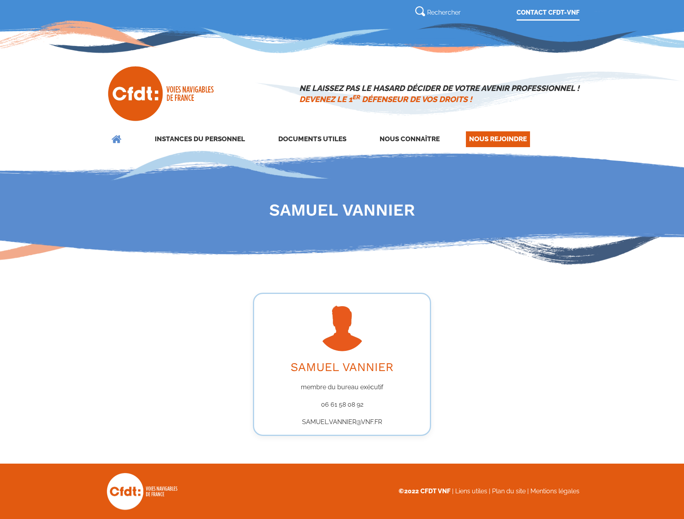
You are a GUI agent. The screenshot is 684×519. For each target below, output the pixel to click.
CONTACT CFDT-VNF (548, 12)
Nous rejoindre (498, 139)
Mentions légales (555, 491)
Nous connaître (410, 139)
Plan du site (509, 491)
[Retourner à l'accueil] (161, 93)
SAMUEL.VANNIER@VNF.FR (342, 422)
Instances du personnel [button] (200, 139)
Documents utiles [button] (312, 139)
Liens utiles (471, 491)
